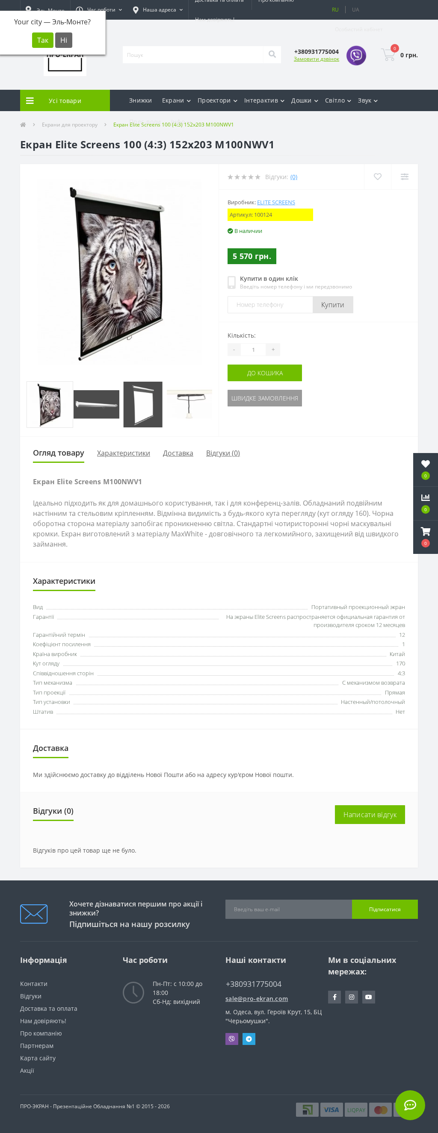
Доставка (178, 453)
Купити (333, 304)
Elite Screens (276, 202)
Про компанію (41, 1033)
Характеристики (123, 453)
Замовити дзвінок (316, 58)
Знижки (140, 100)
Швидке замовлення (264, 398)
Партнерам (36, 1046)
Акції (27, 1070)
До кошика (265, 373)
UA (355, 9)
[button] (98, 10)
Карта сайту (38, 1058)
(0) (293, 177)
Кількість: (242, 335)
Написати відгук (370, 814)
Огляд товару (58, 452)
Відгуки (30, 996)
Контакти (33, 984)
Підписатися (385, 909)
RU (335, 9)
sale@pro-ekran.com (256, 999)
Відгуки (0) (223, 453)
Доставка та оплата (48, 1008)
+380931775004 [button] (253, 984)
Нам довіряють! (214, 19)
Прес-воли (145, 122)
